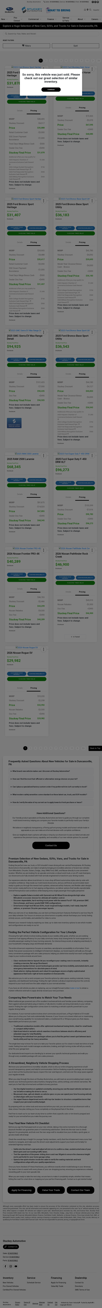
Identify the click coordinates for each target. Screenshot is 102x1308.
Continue (51, 89)
